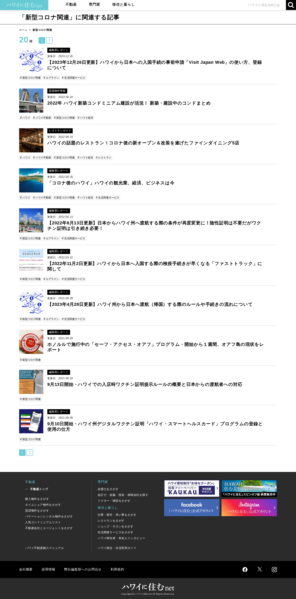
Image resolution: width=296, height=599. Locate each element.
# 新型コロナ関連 (30, 77)
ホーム (23, 29)
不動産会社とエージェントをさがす (49, 528)
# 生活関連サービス (73, 77)
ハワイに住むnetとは (264, 5)
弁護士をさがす (108, 489)
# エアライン (51, 77)
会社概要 (26, 569)
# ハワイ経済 (85, 117)
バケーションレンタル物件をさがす (49, 516)
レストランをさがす (111, 520)
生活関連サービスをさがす (116, 532)
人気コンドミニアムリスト (43, 522)
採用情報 (48, 569)
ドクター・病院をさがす (114, 500)
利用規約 (117, 569)
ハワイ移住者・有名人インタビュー (121, 538)
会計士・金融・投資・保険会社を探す (123, 494)
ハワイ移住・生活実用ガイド (117, 548)
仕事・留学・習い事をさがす (117, 514)
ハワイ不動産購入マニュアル (44, 548)
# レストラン (103, 157)
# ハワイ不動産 (42, 117)
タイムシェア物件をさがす (43, 504)
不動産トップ (39, 489)
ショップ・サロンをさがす (116, 526)
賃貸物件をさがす (37, 510)
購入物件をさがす (37, 498)
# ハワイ (25, 117)
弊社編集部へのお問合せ (82, 569)
